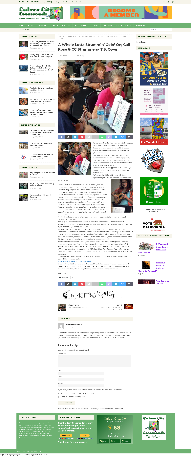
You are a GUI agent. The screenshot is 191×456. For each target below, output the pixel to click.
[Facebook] (164, 2)
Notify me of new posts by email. (73, 397)
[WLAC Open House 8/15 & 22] (154, 84)
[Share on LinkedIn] (75, 137)
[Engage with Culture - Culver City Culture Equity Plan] (154, 114)
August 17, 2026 (36, 103)
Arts (55, 25)
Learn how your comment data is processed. (106, 409)
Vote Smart (80, 25)
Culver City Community (32, 83)
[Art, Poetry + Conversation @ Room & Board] (23, 186)
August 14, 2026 (36, 117)
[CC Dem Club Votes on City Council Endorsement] (23, 157)
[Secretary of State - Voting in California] (154, 230)
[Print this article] (95, 137)
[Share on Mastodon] (109, 137)
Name (60, 370)
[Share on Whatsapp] (102, 137)
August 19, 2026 (36, 74)
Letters (94, 25)
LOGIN (39, 451)
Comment (62, 354)
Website (61, 383)
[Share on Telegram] (115, 137)
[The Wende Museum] (154, 144)
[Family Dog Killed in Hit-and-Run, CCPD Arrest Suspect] (23, 57)
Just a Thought (123, 25)
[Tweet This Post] (68, 137)
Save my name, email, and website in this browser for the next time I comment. (91, 390)
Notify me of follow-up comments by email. (77, 393)
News (30, 25)
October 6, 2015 (66, 56)
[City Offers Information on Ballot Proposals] (23, 145)
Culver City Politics (30, 125)
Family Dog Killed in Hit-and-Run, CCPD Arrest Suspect (41, 56)
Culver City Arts (29, 167)
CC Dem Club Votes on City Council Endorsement (41, 156)
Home (21, 25)
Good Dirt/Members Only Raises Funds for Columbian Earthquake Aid (41, 112)
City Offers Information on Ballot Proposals (41, 144)
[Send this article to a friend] (88, 137)
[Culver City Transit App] (154, 204)
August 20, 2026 (36, 137)
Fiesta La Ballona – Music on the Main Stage (41, 89)
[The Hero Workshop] (154, 174)
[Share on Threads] (129, 137)
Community (43, 25)
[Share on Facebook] (61, 137)
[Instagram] (173, 2)
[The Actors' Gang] (95, 299)
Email (60, 377)
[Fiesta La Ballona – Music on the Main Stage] (23, 90)
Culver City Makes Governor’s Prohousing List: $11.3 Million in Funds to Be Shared (42, 44)
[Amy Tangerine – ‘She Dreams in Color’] (23, 175)
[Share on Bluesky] (122, 137)
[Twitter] (168, 2)
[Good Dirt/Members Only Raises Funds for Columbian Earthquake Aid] (23, 112)
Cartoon (107, 25)
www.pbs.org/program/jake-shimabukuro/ (75, 261)
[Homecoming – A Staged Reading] (23, 197)
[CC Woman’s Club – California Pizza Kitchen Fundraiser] (23, 101)
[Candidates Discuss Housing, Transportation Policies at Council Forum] (23, 132)
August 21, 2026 (36, 48)
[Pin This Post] (81, 137)
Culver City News (29, 36)
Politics (66, 25)
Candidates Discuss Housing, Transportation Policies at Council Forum (42, 132)
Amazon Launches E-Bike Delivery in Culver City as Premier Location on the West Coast (42, 69)
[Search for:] (161, 29)
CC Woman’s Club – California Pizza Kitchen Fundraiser (42, 100)
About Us (140, 25)
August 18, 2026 (36, 148)
